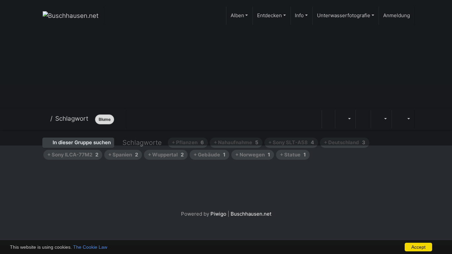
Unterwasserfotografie (343, 15)
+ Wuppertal (166, 154)
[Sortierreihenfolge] (345, 119)
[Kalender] (381, 119)
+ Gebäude (209, 154)
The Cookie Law (90, 247)
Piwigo (218, 214)
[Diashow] (363, 119)
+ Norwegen (252, 154)
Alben (237, 15)
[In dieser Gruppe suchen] (328, 119)
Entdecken (269, 15)
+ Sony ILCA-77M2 (72, 154)
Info (299, 15)
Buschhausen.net (251, 214)
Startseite (45, 118)
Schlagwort (71, 118)
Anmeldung (396, 15)
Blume (105, 119)
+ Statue (293, 154)
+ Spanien (123, 154)
